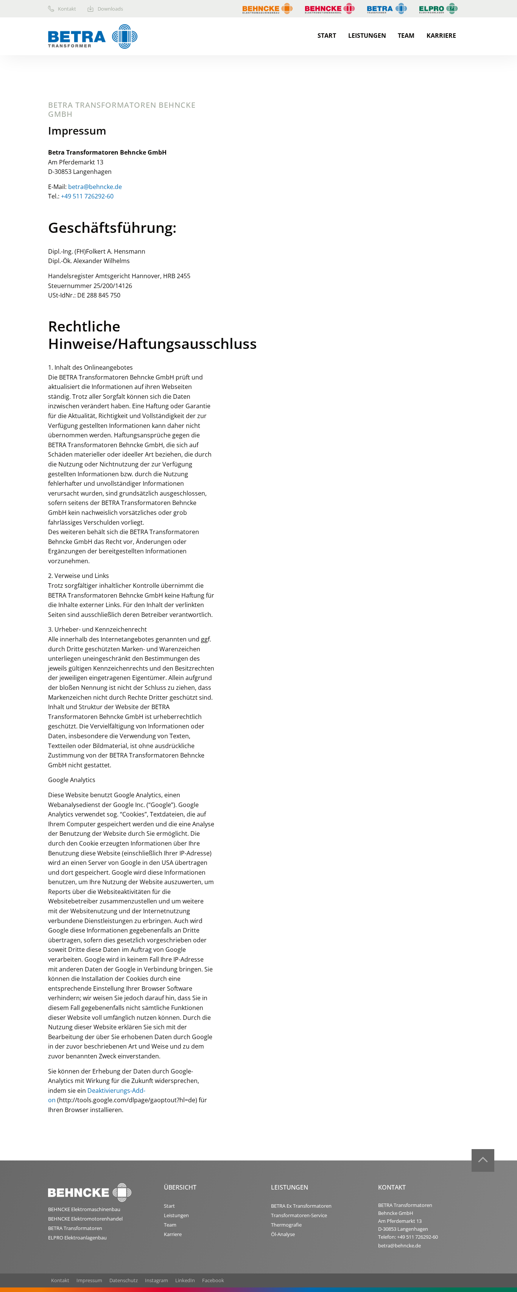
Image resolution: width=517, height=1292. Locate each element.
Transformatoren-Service (299, 1215)
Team (406, 35)
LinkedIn (185, 1280)
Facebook (213, 1280)
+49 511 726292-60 (87, 196)
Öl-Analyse (283, 1234)
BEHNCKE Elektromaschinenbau (84, 1209)
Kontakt (67, 8)
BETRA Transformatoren (75, 1228)
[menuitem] (68, 8)
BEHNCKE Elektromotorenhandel (85, 1218)
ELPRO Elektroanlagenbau (77, 1237)
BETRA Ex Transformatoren (301, 1205)
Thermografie (286, 1224)
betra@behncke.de (95, 187)
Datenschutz (123, 1280)
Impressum (89, 1280)
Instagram (156, 1280)
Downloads (110, 8)
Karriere (441, 35)
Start (327, 35)
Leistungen (367, 35)
